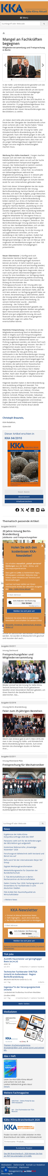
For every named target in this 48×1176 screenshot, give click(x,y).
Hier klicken (27, 603)
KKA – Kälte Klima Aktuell (19, 589)
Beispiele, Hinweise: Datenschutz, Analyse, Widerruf (24, 625)
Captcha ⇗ (34, 606)
